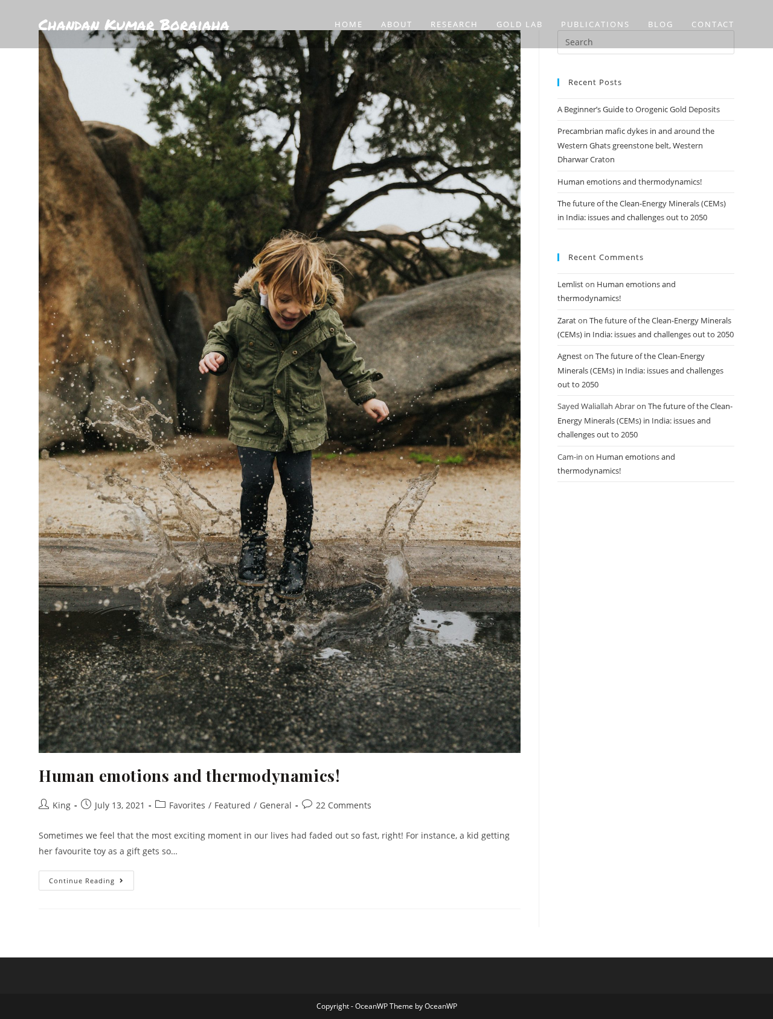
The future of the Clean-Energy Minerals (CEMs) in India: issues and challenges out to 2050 (640, 370)
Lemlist (570, 284)
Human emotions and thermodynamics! (189, 775)
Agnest (569, 356)
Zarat (566, 320)
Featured (232, 805)
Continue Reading (91, 878)
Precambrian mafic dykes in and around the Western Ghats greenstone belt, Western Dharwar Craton (635, 145)
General (276, 805)
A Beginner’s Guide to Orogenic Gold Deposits (638, 109)
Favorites (187, 805)
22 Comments (343, 805)
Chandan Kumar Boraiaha (134, 24)
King (62, 805)
